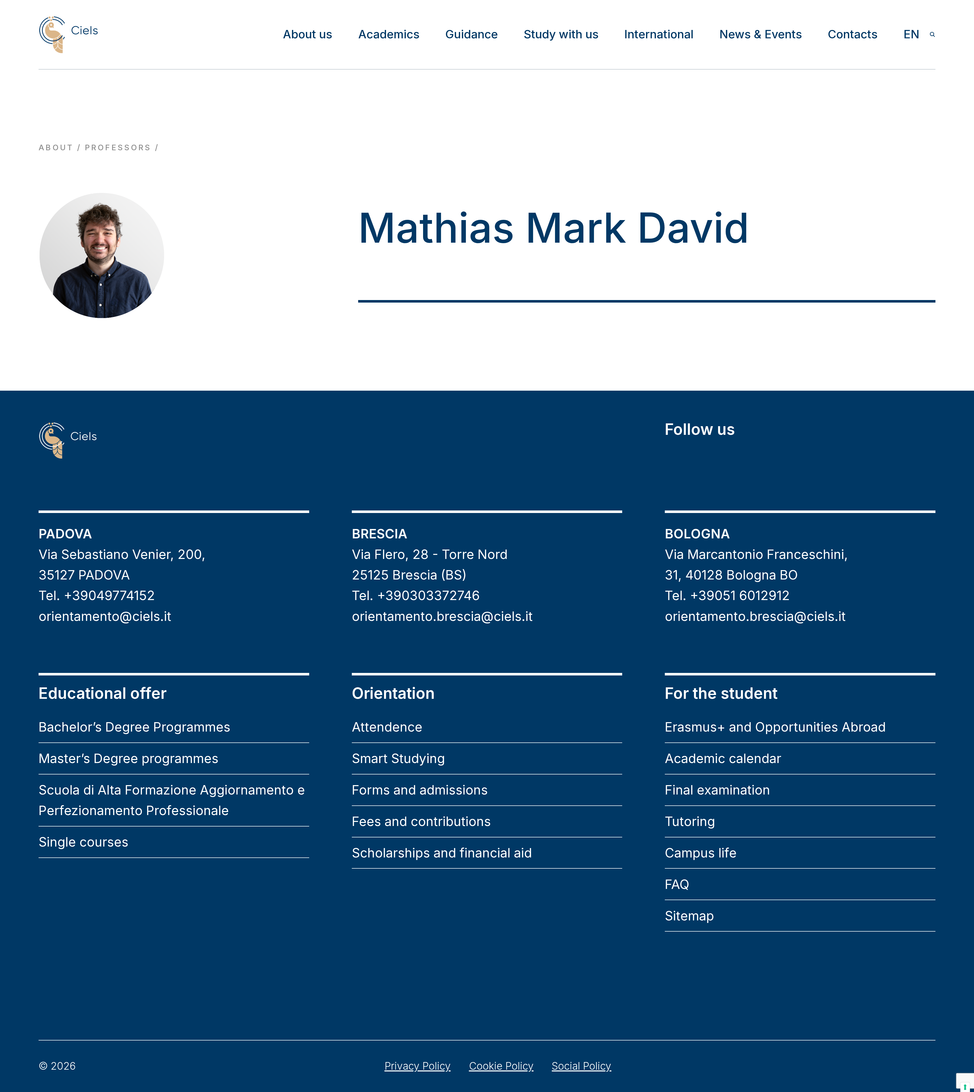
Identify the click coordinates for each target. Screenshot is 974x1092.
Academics (389, 34)
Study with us (561, 34)
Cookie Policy (501, 1066)
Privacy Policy (418, 1066)
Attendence (387, 727)
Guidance (471, 34)
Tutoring (690, 821)
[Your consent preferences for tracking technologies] (965, 1087)
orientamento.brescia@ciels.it (442, 616)
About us (307, 34)
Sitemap (689, 915)
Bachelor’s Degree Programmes (134, 727)
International (658, 34)
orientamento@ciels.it (105, 616)
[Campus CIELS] (174, 440)
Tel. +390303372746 (416, 595)
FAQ (677, 884)
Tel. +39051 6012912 (727, 595)
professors (118, 147)
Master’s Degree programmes (128, 758)
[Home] (68, 34)
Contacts (853, 34)
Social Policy (581, 1066)
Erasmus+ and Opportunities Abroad (775, 727)
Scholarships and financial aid (442, 853)
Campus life (701, 853)
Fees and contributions (421, 821)
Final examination (717, 790)
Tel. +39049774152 (97, 595)
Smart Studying (398, 758)
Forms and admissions (420, 790)
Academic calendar (723, 758)
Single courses (83, 842)
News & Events (760, 34)
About (56, 147)
